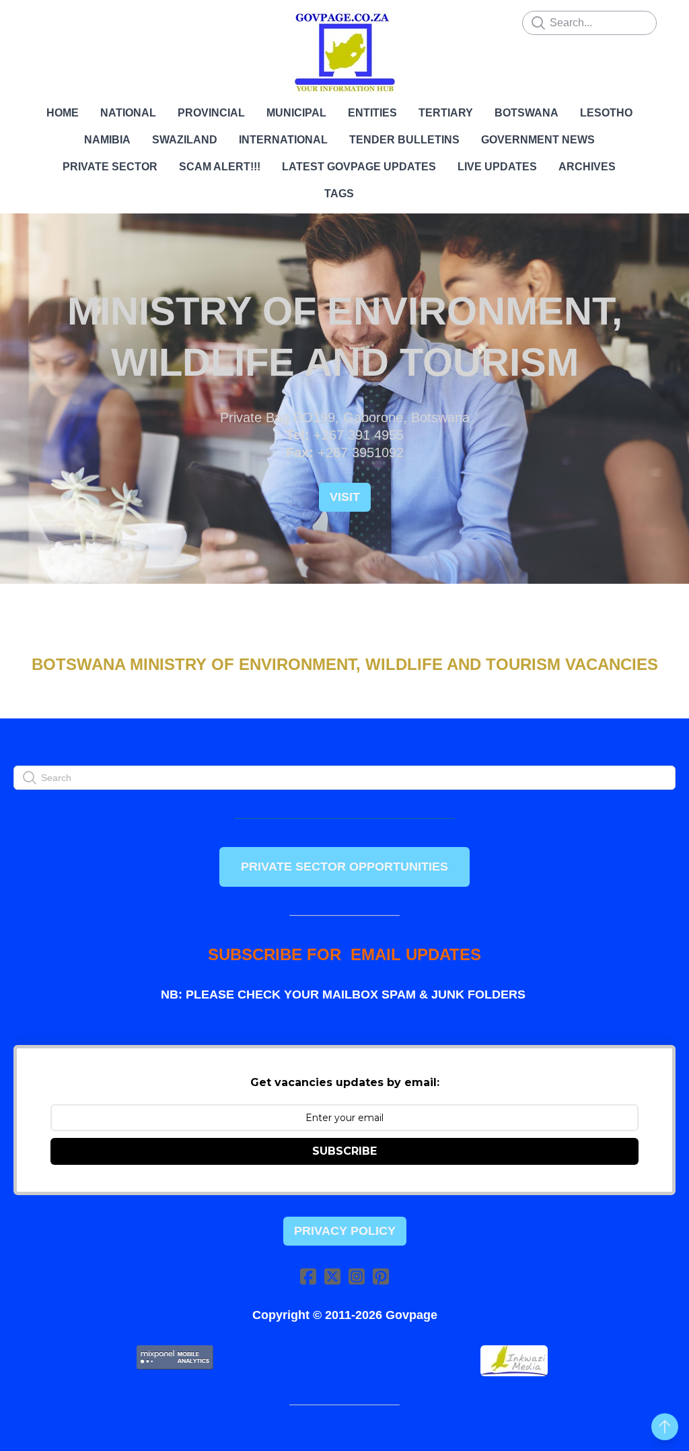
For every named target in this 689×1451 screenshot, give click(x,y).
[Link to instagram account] (357, 1276)
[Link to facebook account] (308, 1276)
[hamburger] (43, 21)
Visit (345, 497)
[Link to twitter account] (332, 1276)
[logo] (344, 52)
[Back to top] (664, 1426)
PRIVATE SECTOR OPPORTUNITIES (344, 866)
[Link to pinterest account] (381, 1276)
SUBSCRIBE (344, 1151)
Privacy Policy (345, 1231)
